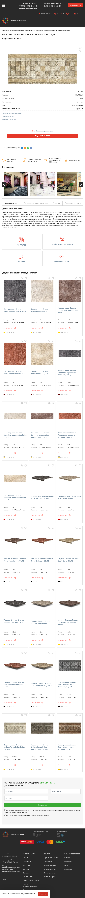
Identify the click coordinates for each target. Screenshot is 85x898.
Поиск (4, 879)
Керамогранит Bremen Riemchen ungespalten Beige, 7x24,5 (15, 435)
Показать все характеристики (12, 114)
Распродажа (68, 869)
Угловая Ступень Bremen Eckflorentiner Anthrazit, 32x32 (14, 622)
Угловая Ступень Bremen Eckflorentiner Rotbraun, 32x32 (14, 684)
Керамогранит (48, 861)
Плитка (11, 30)
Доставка (26, 873)
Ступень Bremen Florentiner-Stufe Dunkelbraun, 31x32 (15, 560)
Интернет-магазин (30, 854)
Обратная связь (28, 877)
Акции (66, 865)
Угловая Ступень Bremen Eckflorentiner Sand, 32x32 (41, 685)
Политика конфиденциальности (30, 885)
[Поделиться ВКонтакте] (31, 148)
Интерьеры (68, 861)
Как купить (26, 865)
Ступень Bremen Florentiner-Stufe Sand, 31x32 (69, 560)
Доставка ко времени (11, 160)
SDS (24, 30)
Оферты (23, 810)
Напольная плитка (50, 865)
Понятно (43, 894)
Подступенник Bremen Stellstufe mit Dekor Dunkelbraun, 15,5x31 (40, 747)
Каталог (47, 854)
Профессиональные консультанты (34, 160)
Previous (4, 184)
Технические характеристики (36, 203)
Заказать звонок (75, 5)
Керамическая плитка (51, 858)
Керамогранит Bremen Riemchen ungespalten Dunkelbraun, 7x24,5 (40, 435)
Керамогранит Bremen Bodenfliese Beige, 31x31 (40, 310)
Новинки (67, 858)
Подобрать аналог (8, 116)
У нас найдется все (72, 854)
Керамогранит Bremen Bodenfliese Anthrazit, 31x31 (15, 310)
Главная (5, 30)
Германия (18, 30)
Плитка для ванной (50, 873)
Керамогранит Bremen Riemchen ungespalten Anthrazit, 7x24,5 (67, 373)
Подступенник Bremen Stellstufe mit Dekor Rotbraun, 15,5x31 (67, 747)
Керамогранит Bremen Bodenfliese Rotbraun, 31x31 (15, 373)
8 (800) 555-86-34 (52, 6)
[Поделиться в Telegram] (22, 148)
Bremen (29, 30)
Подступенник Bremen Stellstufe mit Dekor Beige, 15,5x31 (14, 747)
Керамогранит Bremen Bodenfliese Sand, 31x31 (40, 373)
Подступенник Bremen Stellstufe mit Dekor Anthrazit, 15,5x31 (67, 684)
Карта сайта (6, 876)
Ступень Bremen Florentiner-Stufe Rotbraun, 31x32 (42, 560)
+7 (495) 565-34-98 (27, 6)
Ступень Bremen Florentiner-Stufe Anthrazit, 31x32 (42, 497)
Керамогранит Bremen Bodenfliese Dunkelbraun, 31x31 (68, 310)
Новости (26, 858)
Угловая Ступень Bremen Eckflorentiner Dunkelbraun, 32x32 (69, 622)
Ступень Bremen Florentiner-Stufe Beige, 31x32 (69, 497)
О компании (27, 861)
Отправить (42, 805)
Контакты (26, 869)
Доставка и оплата (73, 203)
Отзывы (56, 203)
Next (81, 184)
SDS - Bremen (9, 332)
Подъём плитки (74, 160)
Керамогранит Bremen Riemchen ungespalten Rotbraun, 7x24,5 (67, 435)
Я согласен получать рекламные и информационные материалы (27, 815)
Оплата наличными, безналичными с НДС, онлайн (55, 160)
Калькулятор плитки (9, 119)
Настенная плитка (50, 869)
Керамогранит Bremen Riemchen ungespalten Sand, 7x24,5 (15, 497)
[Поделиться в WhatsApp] (28, 148)
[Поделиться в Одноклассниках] (25, 148)
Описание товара (12, 203)
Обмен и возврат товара (31, 880)
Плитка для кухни (49, 877)
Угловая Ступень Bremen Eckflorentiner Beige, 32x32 (41, 622)
